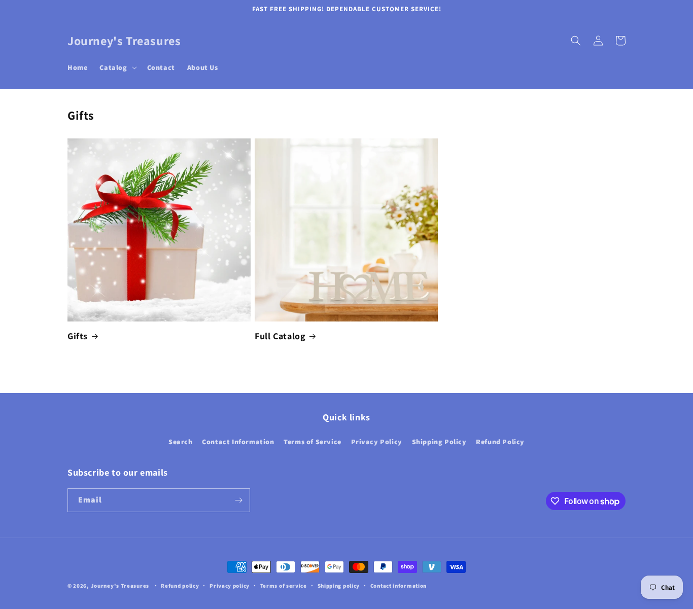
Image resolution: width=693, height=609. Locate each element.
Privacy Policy (376, 441)
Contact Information (238, 441)
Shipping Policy (439, 441)
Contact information (398, 585)
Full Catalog (280, 336)
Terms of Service (312, 441)
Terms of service (283, 585)
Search (180, 441)
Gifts (77, 336)
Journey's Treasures (120, 585)
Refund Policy (500, 441)
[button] (117, 67)
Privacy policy (230, 585)
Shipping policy (339, 585)
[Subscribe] (238, 500)
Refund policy (180, 585)
